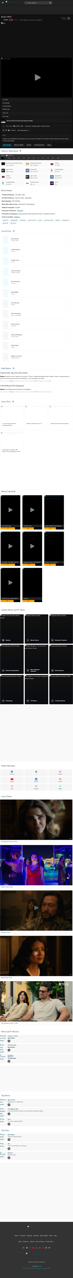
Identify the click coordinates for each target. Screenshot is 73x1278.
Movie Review (11, 1038)
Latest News (6, 401)
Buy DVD (28, 198)
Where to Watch (9, 151)
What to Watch (44, 1235)
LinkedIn (36, 781)
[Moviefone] (12, 2)
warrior (40, 220)
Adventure (28, 126)
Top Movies (5, 1095)
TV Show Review (12, 1058)
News (55, 1235)
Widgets (60, 788)
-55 (11, 19)
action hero (5, 220)
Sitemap (32, 1241)
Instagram (60, 774)
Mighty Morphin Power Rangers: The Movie (54, 526)
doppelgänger (14, 220)
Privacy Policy (49, 1241)
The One (26, 598)
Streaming (29, 1235)
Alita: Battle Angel (6, 526)
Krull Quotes (6, 368)
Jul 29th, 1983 (19, 126)
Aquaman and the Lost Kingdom (32, 562)
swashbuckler (65, 220)
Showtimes (36, 1235)
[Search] (50, 3)
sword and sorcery (48, 220)
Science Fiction (45, 126)
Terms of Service (40, 1241)
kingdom (58, 220)
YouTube (12, 781)
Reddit (8, 130)
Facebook (3, 130)
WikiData (17, 217)
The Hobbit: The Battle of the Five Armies (11, 562)
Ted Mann (20, 210)
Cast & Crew (6, 231)
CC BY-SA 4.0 (35, 380)
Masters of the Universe (51, 562)
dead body (5, 223)
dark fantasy (23, 220)
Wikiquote (12, 380)
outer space (13, 223)
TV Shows (22, 1235)
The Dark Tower (28, 526)
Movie (16, 19)
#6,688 (5, 20)
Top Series (5, 1130)
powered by (3, 155)
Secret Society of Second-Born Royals (11, 598)
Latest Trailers (6, 796)
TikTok (12, 788)
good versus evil (32, 220)
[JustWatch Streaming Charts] (2, 20)
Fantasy (34, 126)
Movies (17, 1235)
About (20, 1241)
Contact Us (26, 1241)
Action (38, 126)
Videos (51, 1235)
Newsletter (36, 788)
